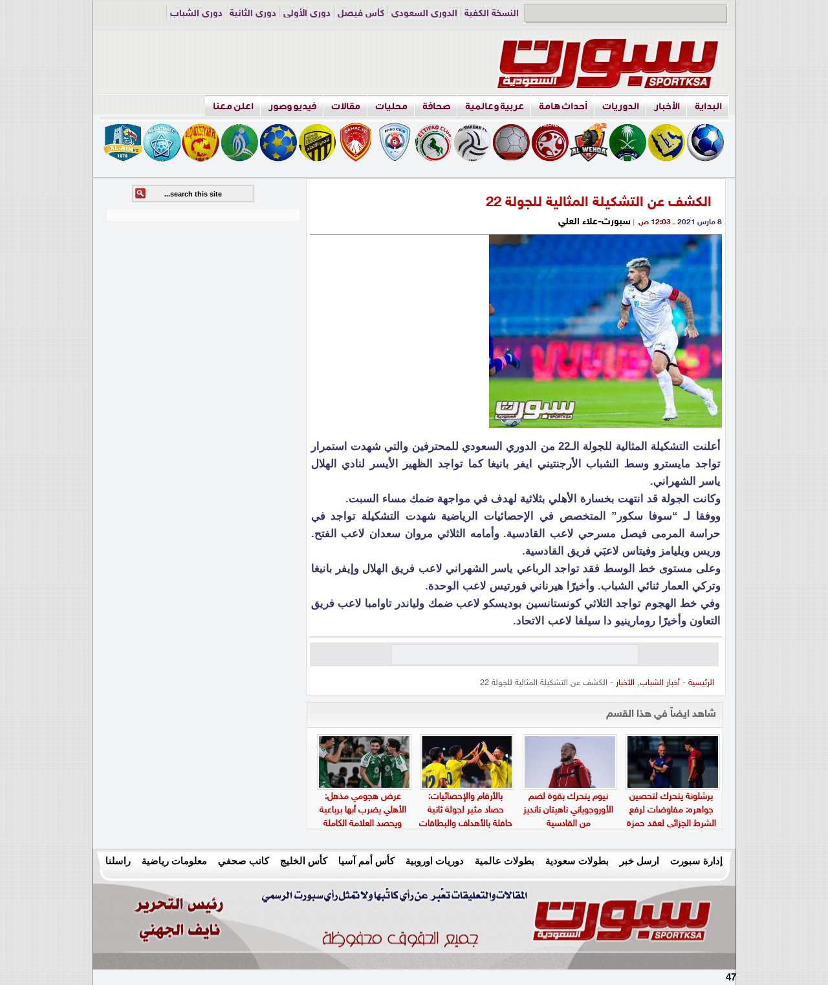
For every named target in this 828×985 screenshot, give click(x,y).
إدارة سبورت (696, 860)
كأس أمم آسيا (366, 860)
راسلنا (118, 860)
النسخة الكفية (491, 13)
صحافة (436, 106)
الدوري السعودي (424, 13)
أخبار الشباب (660, 683)
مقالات (345, 106)
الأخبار (667, 106)
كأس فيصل (361, 13)
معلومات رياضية (174, 860)
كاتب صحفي (243, 860)
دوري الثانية (253, 13)
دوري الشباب (196, 13)
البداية (708, 106)
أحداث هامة (563, 106)
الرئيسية (701, 683)
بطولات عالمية (504, 860)
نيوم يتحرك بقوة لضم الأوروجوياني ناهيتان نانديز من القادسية (568, 810)
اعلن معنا (233, 106)
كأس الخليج (303, 860)
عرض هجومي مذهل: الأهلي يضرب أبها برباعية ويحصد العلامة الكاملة (363, 810)
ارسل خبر (639, 860)
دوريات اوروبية (435, 860)
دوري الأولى (307, 13)
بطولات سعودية (577, 860)
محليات (391, 106)
